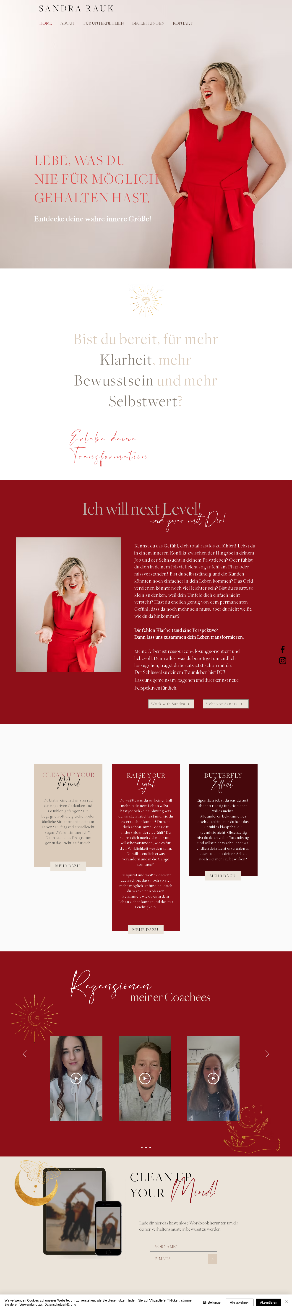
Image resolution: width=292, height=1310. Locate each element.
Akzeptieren (268, 1302)
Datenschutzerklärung (60, 1304)
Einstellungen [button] (212, 1302)
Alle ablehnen (240, 1302)
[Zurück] (24, 1054)
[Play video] (76, 1078)
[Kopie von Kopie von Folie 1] (150, 1147)
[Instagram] (282, 660)
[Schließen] (286, 1302)
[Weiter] (267, 1054)
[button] (147, 23)
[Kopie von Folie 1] (146, 1147)
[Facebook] (282, 649)
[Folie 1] (142, 1147)
